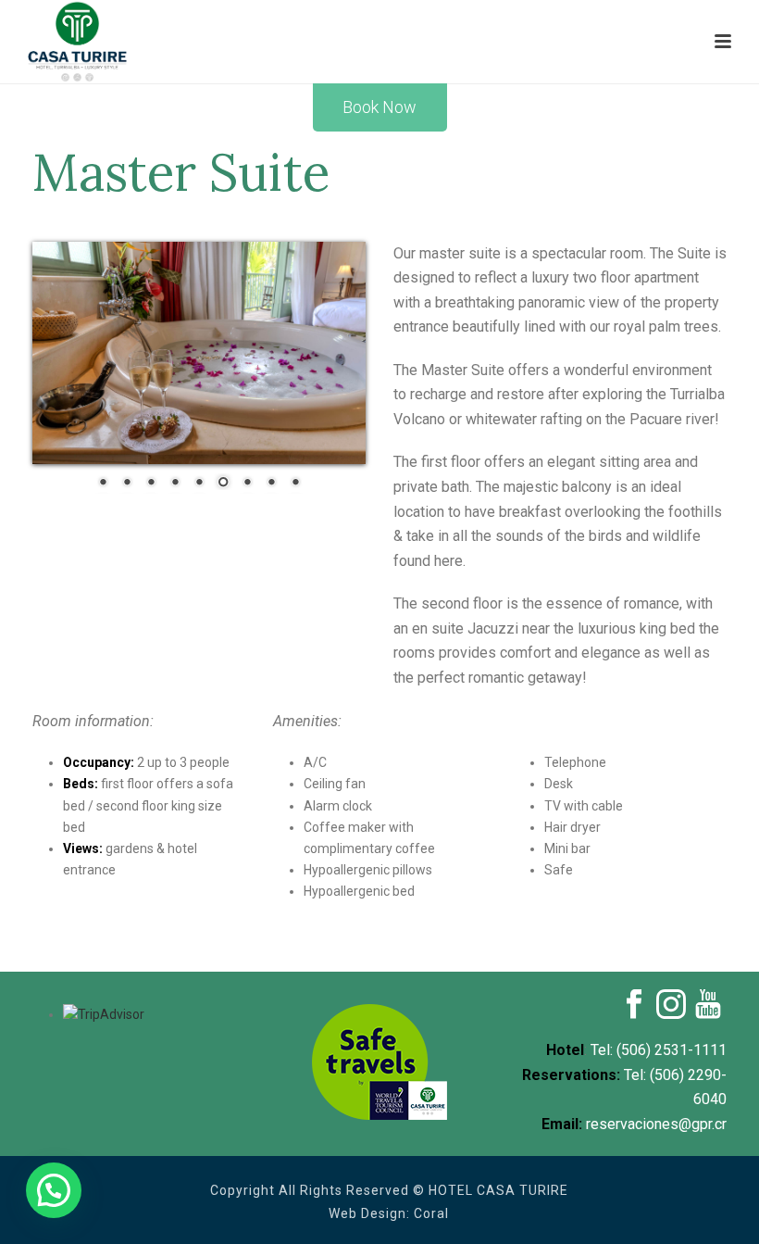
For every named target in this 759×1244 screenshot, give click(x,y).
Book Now (379, 107)
